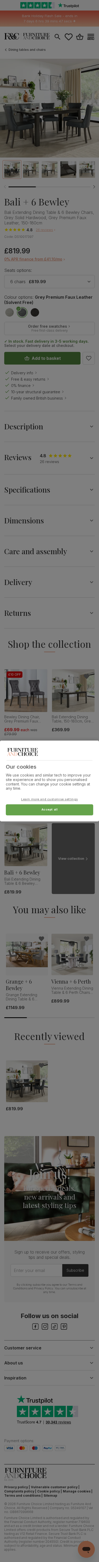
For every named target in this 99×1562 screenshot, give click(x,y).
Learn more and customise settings (49, 799)
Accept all (49, 810)
